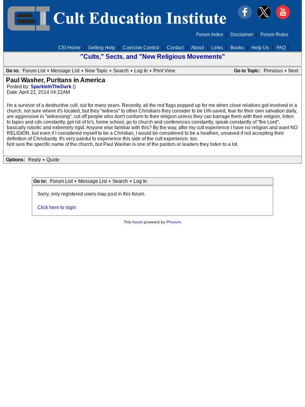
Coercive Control (141, 47)
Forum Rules (274, 34)
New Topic (96, 71)
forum (137, 222)
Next (293, 71)
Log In (141, 71)
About (197, 47)
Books (237, 47)
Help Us (260, 47)
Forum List (34, 71)
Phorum (173, 222)
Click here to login (56, 207)
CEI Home (69, 47)
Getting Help (101, 47)
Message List (65, 71)
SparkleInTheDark (52, 86)
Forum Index (209, 34)
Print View (164, 71)
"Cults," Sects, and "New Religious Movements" (152, 56)
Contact (175, 47)
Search (121, 71)
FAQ (281, 47)
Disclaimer (241, 34)
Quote (53, 160)
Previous (273, 71)
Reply (34, 160)
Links (217, 47)
